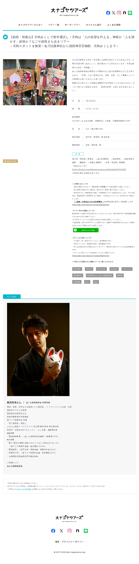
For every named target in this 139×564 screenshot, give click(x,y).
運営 (57, 541)
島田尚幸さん (14, 402)
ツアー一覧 (53, 24)
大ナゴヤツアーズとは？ (30, 24)
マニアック (127, 269)
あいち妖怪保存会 (15, 466)
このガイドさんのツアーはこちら (23, 456)
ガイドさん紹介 (94, 24)
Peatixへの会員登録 (23, 489)
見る (96, 282)
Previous (6, 83)
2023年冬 (77, 269)
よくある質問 (114, 24)
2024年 (89, 269)
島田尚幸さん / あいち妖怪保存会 (99, 275)
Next (63, 83)
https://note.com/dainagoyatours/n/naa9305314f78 (99, 169)
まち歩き (114, 269)
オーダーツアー (72, 24)
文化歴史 (77, 282)
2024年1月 (101, 269)
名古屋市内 (78, 275)
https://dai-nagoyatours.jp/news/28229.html (90, 205)
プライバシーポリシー (73, 541)
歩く (87, 282)
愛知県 (119, 275)
